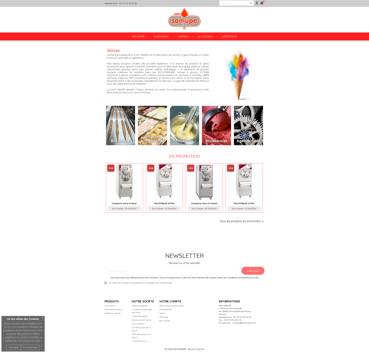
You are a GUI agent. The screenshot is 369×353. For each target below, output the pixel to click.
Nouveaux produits (114, 309)
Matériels (183, 36)
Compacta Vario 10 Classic (204, 203)
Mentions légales (140, 305)
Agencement (229, 36)
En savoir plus (30, 347)
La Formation (138, 323)
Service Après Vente (141, 320)
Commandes (165, 309)
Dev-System (198, 349)
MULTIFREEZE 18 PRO (164, 203)
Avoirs (162, 313)
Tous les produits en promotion (242, 221)
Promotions (110, 305)
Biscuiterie (138, 36)
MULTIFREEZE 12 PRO (244, 203)
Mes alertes (164, 320)
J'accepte (13, 347)
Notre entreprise (139, 316)
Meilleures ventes (113, 313)
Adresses (163, 317)
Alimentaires (161, 36)
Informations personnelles (171, 305)
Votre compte (170, 301)
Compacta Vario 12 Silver (124, 203)
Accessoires (205, 36)
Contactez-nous (139, 341)
